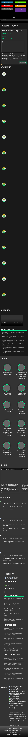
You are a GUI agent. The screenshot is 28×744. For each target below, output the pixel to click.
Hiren (20, 734)
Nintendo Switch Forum (15, 712)
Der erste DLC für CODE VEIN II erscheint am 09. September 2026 (13, 629)
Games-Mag (20, 703)
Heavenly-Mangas (19, 707)
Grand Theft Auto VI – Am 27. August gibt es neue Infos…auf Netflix (13, 649)
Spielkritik (11, 714)
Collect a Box (13, 723)
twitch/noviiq (19, 718)
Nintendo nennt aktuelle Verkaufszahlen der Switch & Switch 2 (13, 619)
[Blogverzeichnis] (14, 689)
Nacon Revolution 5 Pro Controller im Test (14, 546)
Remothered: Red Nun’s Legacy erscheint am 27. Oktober (13, 599)
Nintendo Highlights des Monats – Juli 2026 (13, 614)
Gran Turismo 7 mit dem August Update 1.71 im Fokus (13, 669)
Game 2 (22, 705)
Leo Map (4, 340)
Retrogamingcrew (14, 725)
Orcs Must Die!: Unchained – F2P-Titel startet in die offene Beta (13, 333)
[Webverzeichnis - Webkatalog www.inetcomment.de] (18, 694)
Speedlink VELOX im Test (10, 510)
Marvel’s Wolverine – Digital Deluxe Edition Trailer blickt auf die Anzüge (12, 663)
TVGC (25, 718)
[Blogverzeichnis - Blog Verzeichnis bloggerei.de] (18, 687)
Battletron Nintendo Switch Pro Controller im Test (14, 337)
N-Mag (10, 716)
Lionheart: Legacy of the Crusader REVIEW (13, 348)
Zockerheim (11, 718)
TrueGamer (24, 710)
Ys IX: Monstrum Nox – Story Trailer (12, 30)
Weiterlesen (22, 62)
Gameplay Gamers (13, 705)
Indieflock (16, 716)
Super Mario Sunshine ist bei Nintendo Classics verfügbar (13, 609)
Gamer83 (11, 707)
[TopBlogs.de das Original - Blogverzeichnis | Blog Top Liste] (18, 700)
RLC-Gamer (13, 720)
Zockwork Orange (22, 720)
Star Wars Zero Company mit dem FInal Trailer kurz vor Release (13, 634)
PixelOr (17, 710)
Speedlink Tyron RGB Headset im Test (13, 538)
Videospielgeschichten (20, 714)
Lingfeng (4, 343)
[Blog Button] (13, 703)
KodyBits (22, 716)
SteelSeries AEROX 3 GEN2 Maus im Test (14, 503)
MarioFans (11, 710)
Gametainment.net (22, 723)
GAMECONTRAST (17, 729)
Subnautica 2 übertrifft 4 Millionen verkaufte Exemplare (14, 340)
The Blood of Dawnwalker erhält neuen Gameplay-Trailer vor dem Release (13, 644)
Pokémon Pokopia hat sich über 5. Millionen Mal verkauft (12, 604)
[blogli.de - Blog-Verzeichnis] (17, 691)
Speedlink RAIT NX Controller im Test (13, 507)
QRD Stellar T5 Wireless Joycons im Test (14, 563)
